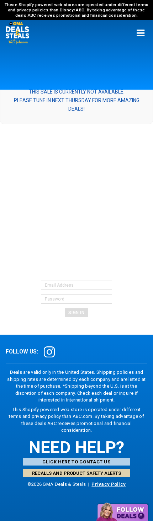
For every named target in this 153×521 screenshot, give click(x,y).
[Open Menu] (140, 33)
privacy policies (33, 9)
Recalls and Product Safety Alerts (76, 473)
